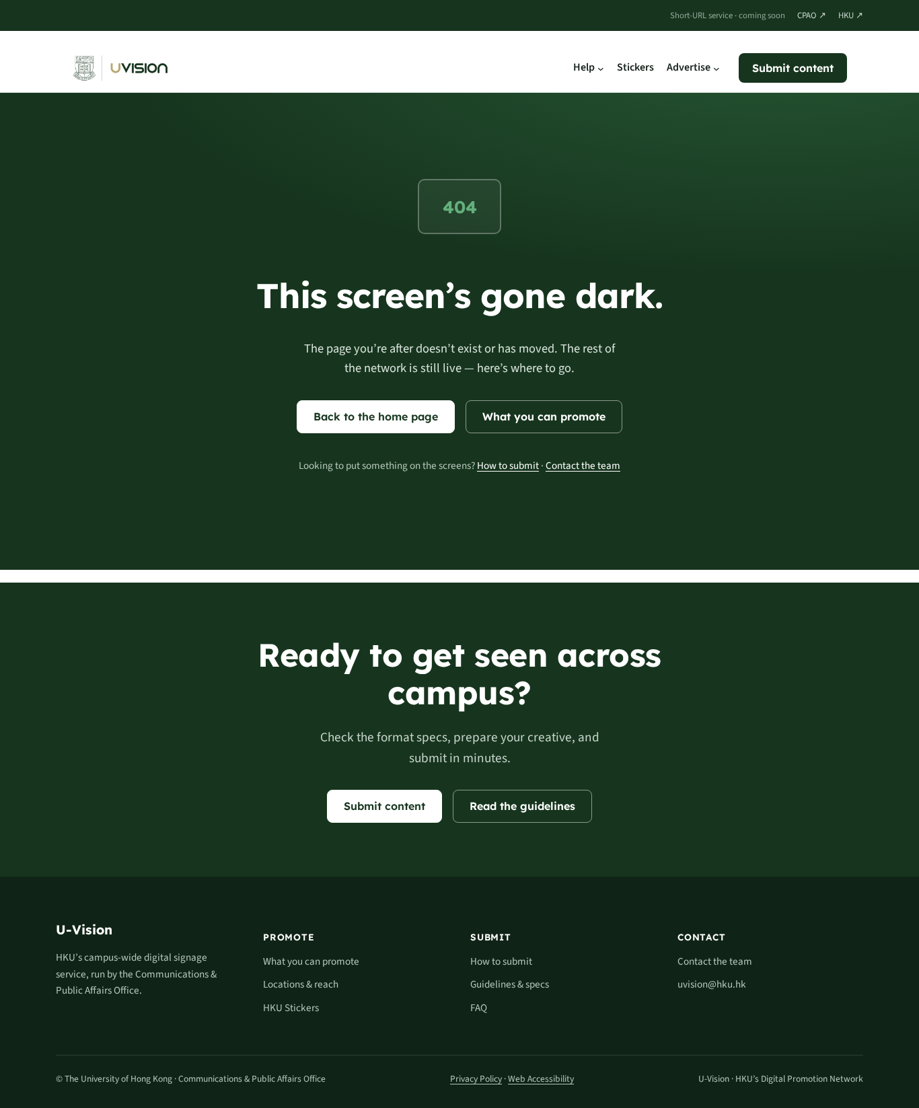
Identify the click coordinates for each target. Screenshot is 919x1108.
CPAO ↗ (811, 15)
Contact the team (583, 465)
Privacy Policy (476, 1078)
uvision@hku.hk (711, 984)
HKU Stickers (291, 1007)
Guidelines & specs (509, 984)
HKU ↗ (850, 15)
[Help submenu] (600, 68)
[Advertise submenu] (716, 68)
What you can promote (543, 416)
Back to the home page (376, 416)
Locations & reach (300, 984)
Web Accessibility (541, 1078)
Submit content (793, 68)
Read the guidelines (522, 806)
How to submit (508, 465)
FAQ (478, 1007)
